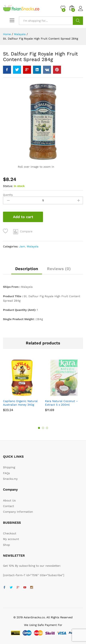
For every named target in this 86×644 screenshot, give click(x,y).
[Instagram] (31, 587)
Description (26, 269)
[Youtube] (24, 587)
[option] (22, 387)
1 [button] (39, 428)
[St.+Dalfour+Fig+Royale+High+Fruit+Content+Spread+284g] (17, 70)
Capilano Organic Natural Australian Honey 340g (20, 402)
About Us (9, 500)
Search (78, 20)
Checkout (9, 533)
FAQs (6, 473)
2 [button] (43, 428)
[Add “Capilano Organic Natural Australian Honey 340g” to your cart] (16, 394)
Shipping (9, 467)
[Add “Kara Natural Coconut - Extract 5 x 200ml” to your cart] (58, 394)
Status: (8, 186)
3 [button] (47, 428)
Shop (6, 544)
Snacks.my (10, 478)
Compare (26, 231)
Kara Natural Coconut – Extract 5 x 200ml (61, 402)
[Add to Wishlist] (6, 231)
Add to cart (23, 217)
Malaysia (32, 246)
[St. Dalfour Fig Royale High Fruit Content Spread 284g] (7, 70)
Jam (22, 246)
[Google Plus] (18, 587)
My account (11, 539)
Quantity (8, 195)
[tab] (26, 270)
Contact (8, 506)
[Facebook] (4, 587)
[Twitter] (11, 587)
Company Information (18, 511)
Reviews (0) (59, 269)
